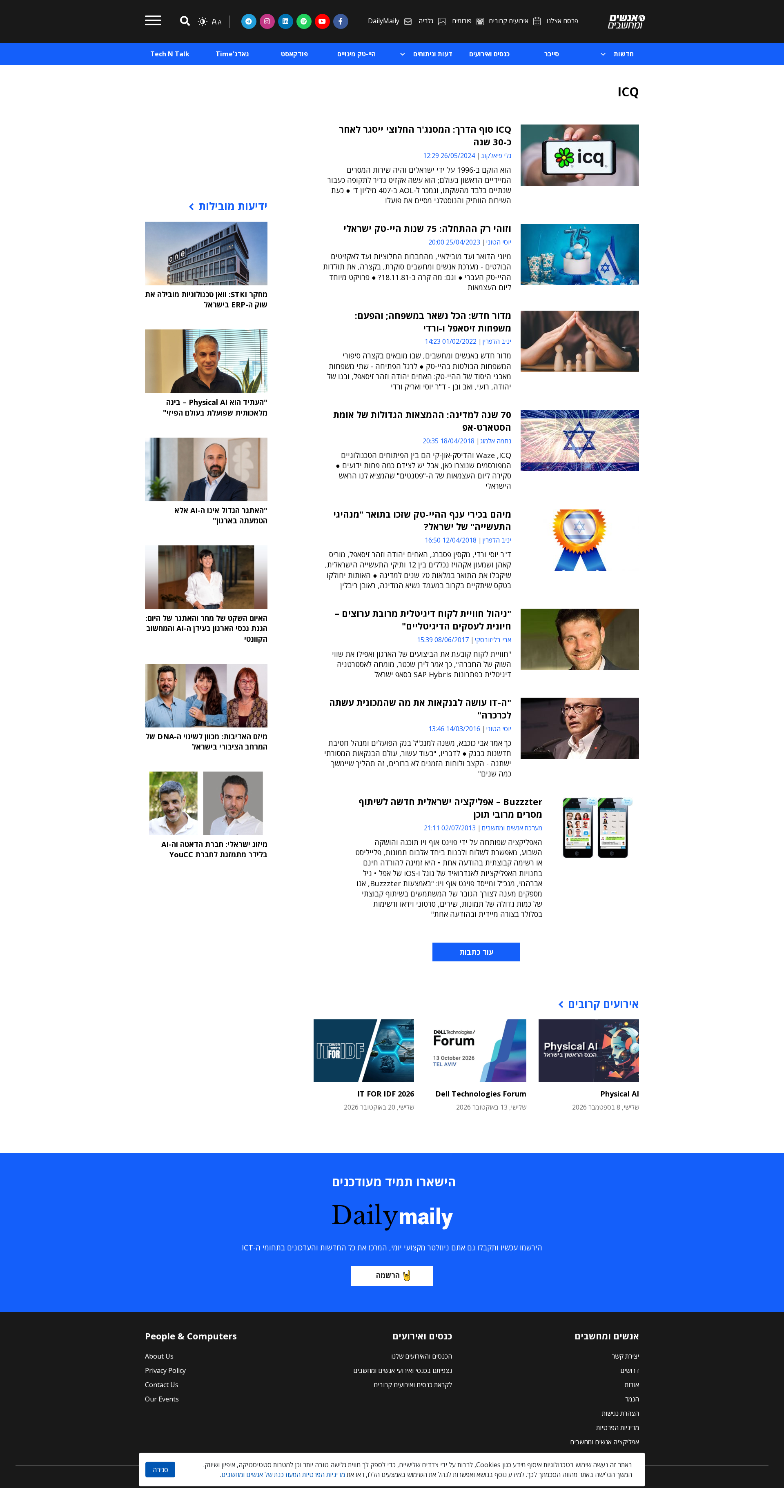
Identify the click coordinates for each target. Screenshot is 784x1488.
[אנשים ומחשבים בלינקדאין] (285, 21)
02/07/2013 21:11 (450, 827)
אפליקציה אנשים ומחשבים (604, 1441)
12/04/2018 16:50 (451, 540)
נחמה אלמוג (495, 441)
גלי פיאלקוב (496, 155)
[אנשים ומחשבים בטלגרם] (249, 21)
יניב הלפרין (496, 341)
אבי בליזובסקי (492, 639)
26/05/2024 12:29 (449, 155)
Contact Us (161, 1384)
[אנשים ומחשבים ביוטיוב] (322, 21)
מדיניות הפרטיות (617, 1427)
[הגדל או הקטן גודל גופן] (216, 22)
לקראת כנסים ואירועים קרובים (413, 1384)
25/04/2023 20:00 (454, 242)
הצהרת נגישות (620, 1413)
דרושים (629, 1370)
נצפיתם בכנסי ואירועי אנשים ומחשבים (402, 1370)
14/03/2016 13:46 (454, 728)
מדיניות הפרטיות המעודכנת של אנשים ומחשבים (283, 1474)
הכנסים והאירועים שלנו (421, 1356)
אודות (632, 1384)
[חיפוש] (184, 21)
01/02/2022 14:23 (451, 341)
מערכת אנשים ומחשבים (511, 828)
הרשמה (388, 1275)
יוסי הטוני (498, 242)
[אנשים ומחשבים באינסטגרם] (267, 21)
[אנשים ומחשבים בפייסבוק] (341, 21)
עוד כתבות (476, 952)
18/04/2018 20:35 (448, 440)
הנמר (632, 1399)
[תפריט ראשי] (153, 21)
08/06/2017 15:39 (443, 639)
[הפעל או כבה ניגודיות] (202, 22)
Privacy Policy (165, 1370)
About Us (159, 1356)
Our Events (162, 1399)
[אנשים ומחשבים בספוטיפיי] (304, 21)
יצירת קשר (625, 1356)
